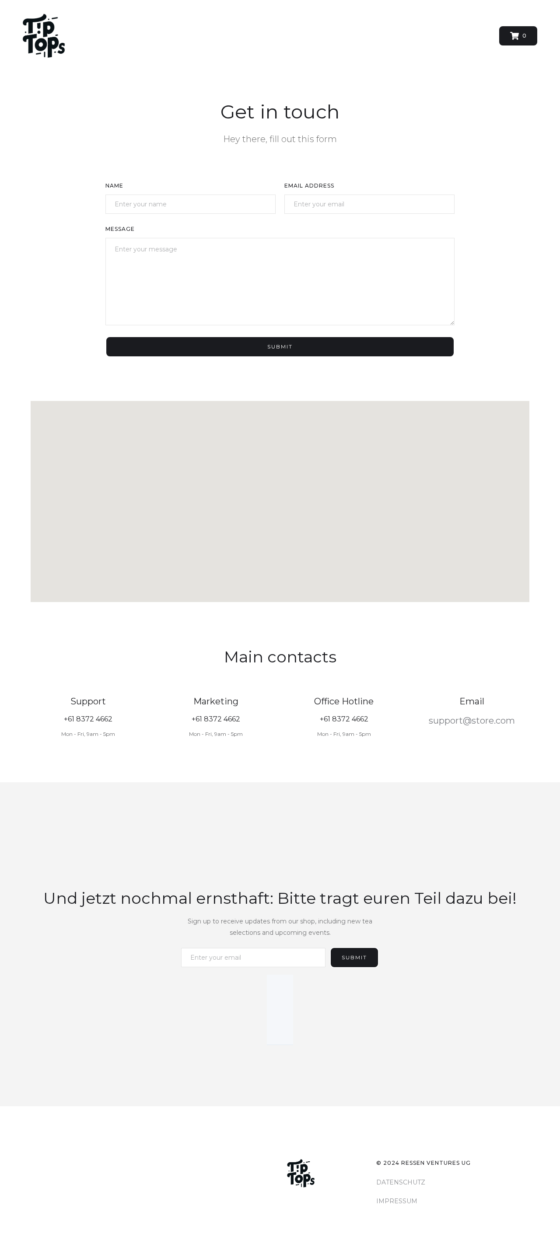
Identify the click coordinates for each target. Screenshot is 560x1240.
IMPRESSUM (396, 1201)
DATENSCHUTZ (400, 1182)
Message (120, 229)
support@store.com (472, 720)
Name (114, 185)
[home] (44, 36)
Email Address (309, 185)
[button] (518, 35)
